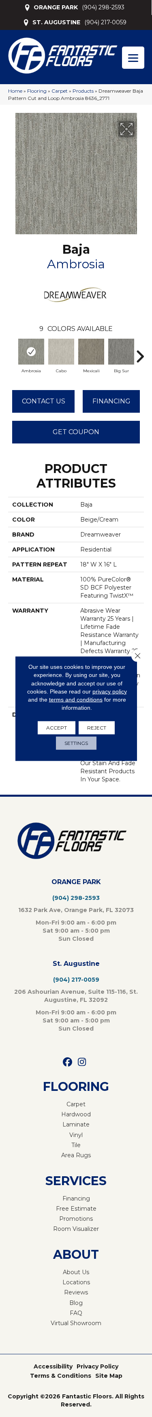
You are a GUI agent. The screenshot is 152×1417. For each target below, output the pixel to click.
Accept (56, 727)
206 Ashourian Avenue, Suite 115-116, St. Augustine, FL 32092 (76, 995)
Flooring (37, 91)
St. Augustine (76, 963)
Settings (76, 743)
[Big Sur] (121, 352)
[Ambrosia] (31, 352)
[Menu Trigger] (133, 58)
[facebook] (68, 1062)
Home (15, 91)
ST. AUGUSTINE (56, 22)
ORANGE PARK (56, 7)
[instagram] (82, 1062)
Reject (96, 727)
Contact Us (43, 401)
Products (83, 91)
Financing (111, 401)
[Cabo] (61, 352)
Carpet (59, 91)
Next (140, 352)
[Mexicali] (91, 352)
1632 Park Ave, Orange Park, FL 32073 (76, 910)
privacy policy (109, 691)
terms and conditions (76, 699)
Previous (12, 352)
